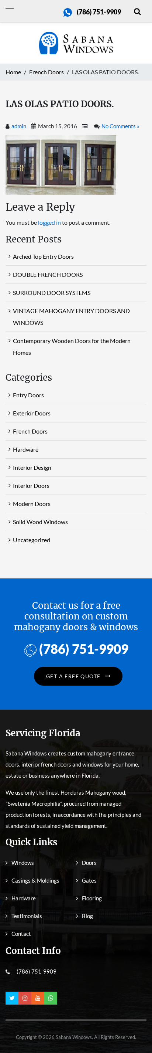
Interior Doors (31, 485)
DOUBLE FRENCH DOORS (48, 274)
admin (18, 126)
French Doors (30, 431)
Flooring (92, 898)
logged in (49, 222)
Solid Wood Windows (40, 521)
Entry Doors (28, 394)
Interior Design (32, 467)
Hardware (25, 449)
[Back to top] (135, 1031)
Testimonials (26, 916)
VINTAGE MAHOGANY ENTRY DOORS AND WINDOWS (71, 316)
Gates (89, 880)
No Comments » (120, 126)
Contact (21, 933)
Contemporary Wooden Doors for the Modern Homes (72, 346)
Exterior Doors (32, 413)
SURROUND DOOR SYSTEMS (51, 292)
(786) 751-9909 (99, 12)
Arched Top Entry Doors (43, 256)
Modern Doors (32, 503)
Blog (87, 916)
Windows (22, 862)
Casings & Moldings (35, 880)
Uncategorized (31, 539)
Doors (89, 862)
